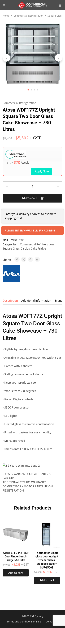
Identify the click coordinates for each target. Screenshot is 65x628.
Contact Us (52, 621)
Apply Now (42, 171)
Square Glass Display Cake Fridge (24, 248)
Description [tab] (10, 300)
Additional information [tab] (36, 300)
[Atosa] (11, 274)
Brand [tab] (59, 300)
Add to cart (29, 198)
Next (58, 58)
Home (6, 15)
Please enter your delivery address (30, 230)
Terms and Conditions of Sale (24, 621)
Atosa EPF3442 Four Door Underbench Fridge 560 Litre (15, 556)
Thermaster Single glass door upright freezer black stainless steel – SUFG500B (46, 560)
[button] (16, 572)
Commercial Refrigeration (28, 15)
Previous (6, 58)
